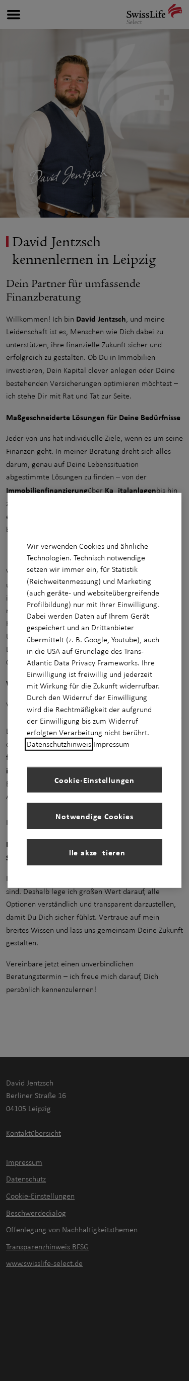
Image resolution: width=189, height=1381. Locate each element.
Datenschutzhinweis (59, 744)
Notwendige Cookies (94, 816)
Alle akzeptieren (94, 852)
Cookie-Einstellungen (94, 779)
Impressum (111, 744)
